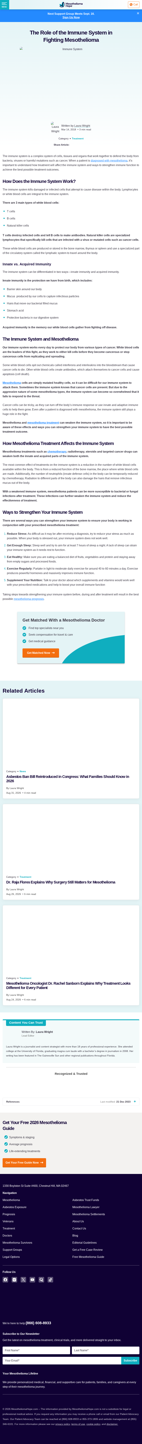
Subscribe (130, 1360)
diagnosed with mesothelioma (109, 160)
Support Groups (12, 1249)
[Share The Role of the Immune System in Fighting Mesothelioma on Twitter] (74, 144)
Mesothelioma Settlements (88, 1214)
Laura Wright (82, 125)
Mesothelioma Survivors (17, 1242)
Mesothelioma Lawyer (85, 1207)
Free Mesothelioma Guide (88, 1256)
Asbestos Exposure (14, 1207)
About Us (78, 1221)
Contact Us (79, 1228)
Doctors (7, 1235)
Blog (75, 1235)
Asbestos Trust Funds (85, 1200)
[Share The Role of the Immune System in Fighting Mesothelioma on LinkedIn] (87, 144)
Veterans (8, 1221)
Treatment (78, 138)
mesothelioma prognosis (29, 598)
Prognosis (9, 1214)
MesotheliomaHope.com (71, 5)
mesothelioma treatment (43, 422)
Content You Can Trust (26, 1022)
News (23, 771)
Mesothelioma (12, 382)
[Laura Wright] (12, 1036)
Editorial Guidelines (84, 1242)
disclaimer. (112, 1424)
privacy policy (62, 1424)
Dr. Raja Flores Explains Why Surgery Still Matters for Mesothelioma (60, 882)
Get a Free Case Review (87, 1249)
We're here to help (27, 1323)
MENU (4, 7)
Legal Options (11, 1256)
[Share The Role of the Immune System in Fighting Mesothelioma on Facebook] (80, 144)
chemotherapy (56, 451)
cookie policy (93, 1424)
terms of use (78, 1424)
